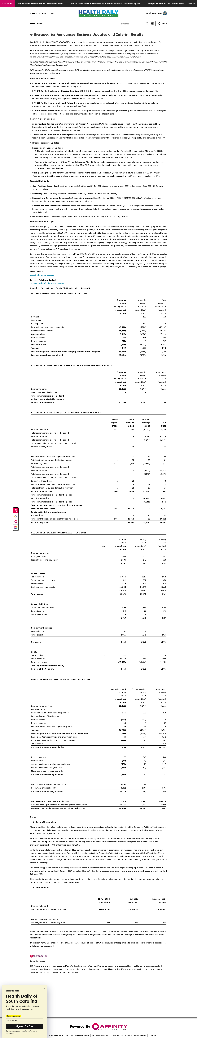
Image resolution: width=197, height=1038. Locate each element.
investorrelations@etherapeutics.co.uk (47, 283)
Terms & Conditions (100, 1035)
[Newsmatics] (15, 527)
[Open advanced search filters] (152, 23)
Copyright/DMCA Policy (121, 1035)
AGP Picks (7, 4)
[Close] (44, 988)
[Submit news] (15, 510)
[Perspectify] (15, 516)
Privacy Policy (140, 1035)
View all (191, 3)
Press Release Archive (58, 1035)
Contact (152, 1035)
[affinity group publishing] (15, 522)
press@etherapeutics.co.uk (42, 275)
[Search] (147, 23)
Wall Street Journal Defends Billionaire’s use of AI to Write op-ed (105, 3)
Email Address (13, 1016)
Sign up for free (24, 1026)
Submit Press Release (80, 1035)
